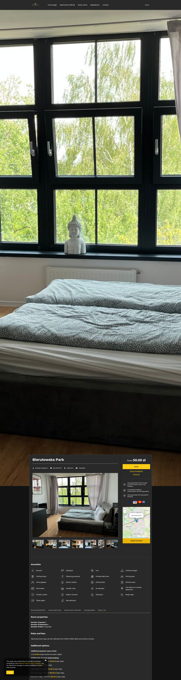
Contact (106, 5)
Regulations (94, 5)
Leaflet (131, 537)
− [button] (125, 512)
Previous (35, 505)
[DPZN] (38, 5)
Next (115, 505)
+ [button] (125, 509)
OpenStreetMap (139, 537)
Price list (136, 474)
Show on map (136, 541)
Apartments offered (67, 5)
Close (10, 672)
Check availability (136, 471)
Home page (52, 5)
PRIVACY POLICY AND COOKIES (30, 663)
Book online (82, 5)
